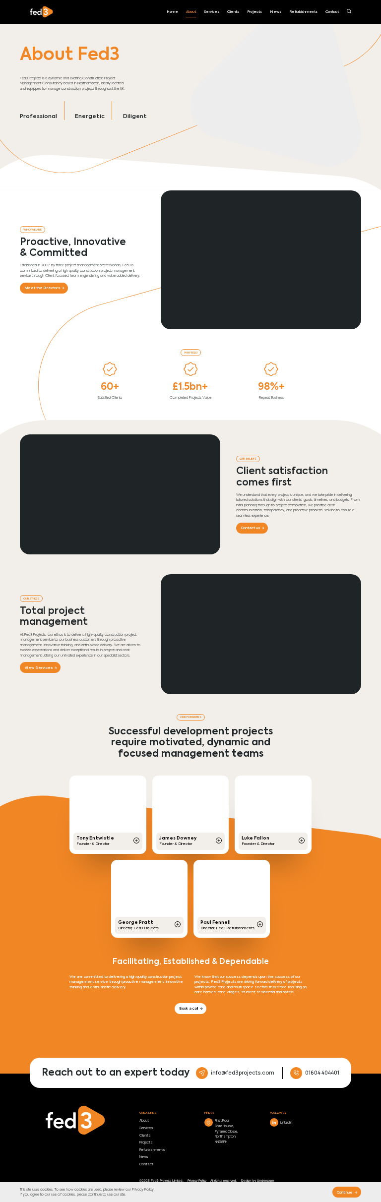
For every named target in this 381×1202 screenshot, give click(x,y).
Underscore (265, 1180)
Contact (332, 12)
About (191, 12)
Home (172, 12)
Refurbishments (303, 12)
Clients (233, 12)
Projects (254, 12)
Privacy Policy (143, 1190)
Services (211, 12)
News (275, 12)
